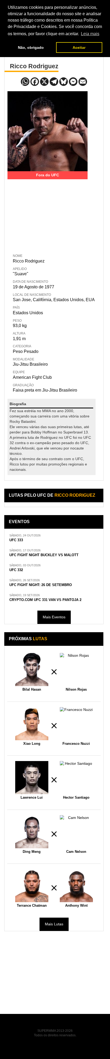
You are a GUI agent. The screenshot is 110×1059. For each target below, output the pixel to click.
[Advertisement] (47, 212)
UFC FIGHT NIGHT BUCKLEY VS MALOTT (43, 555)
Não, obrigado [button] (31, 47)
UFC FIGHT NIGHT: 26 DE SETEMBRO (40, 585)
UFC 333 (16, 540)
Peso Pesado (25, 351)
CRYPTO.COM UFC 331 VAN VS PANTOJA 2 (45, 600)
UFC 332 (16, 570)
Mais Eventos (54, 617)
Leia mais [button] (90, 33)
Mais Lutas (54, 924)
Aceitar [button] (79, 47)
